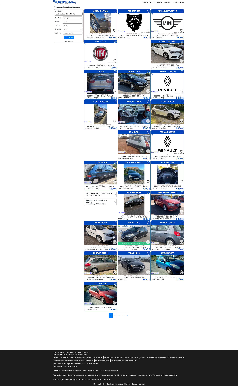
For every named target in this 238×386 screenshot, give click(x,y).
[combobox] (72, 18)
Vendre (151, 2)
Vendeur (57, 21)
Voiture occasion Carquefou (175, 357)
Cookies (135, 384)
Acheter (145, 2)
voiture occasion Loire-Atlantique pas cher (123, 360)
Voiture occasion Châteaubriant (63, 360)
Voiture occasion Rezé (131, 357)
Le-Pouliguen (58, 366)
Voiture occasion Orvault (77, 357)
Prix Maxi (58, 18)
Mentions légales (99, 384)
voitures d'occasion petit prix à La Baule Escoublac (100, 371)
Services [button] (167, 2)
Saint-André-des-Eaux (70, 366)
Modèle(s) (58, 33)
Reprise (159, 2)
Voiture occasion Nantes (61, 357)
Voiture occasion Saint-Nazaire (83, 360)
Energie (57, 25)
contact (142, 384)
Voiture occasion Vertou (102, 360)
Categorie (58, 29)
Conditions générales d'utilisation (118, 384)
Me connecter (179, 2)
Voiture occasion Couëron (94, 357)
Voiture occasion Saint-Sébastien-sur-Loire (153, 357)
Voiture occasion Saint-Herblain (113, 357)
